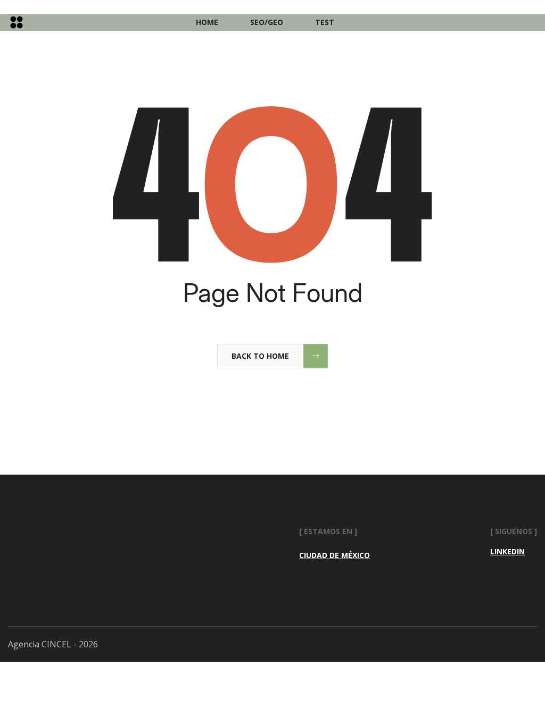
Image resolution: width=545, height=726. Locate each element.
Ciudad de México (334, 555)
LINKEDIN (507, 551)
